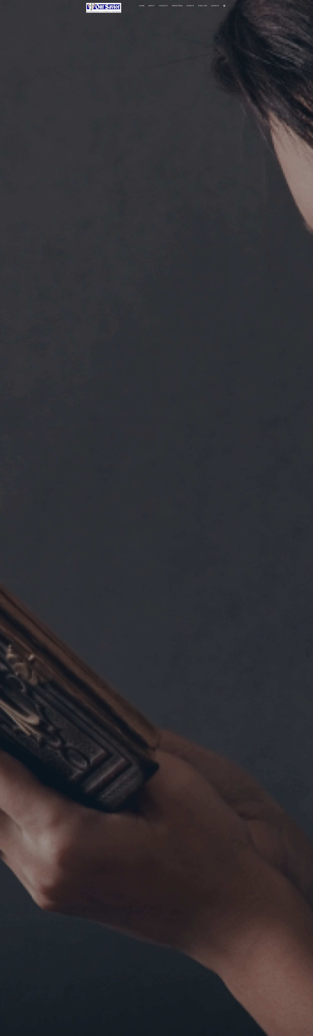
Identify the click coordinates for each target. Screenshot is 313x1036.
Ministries (177, 6)
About (151, 6)
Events (190, 6)
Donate (215, 6)
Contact (163, 6)
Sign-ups (202, 6)
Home (142, 6)
